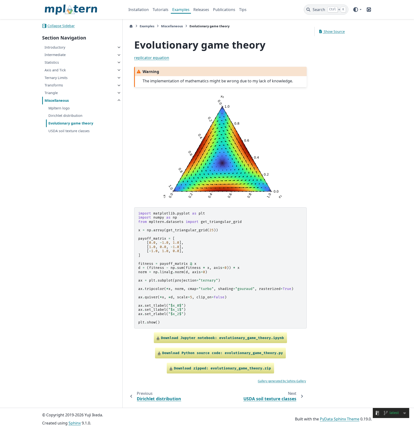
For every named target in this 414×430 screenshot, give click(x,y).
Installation (138, 9)
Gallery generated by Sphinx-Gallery (282, 381)
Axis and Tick (55, 70)
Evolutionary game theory (70, 123)
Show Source (334, 31)
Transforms (54, 85)
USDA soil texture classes (69, 131)
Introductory (55, 47)
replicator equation (151, 57)
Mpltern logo (59, 108)
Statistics (52, 62)
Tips (243, 9)
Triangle (51, 93)
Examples (181, 9)
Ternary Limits (56, 77)
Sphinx (75, 423)
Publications (224, 9)
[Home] (131, 26)
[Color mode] (357, 10)
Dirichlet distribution (65, 115)
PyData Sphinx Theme (339, 419)
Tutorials (160, 9)
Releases (201, 9)
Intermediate (55, 55)
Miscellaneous (57, 100)
